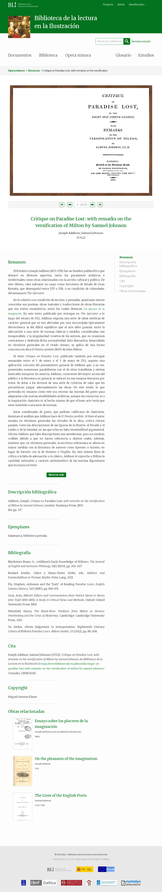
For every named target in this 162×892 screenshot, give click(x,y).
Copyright (126, 286)
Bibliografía (127, 276)
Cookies (105, 859)
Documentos (19, 55)
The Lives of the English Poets (61, 795)
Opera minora (78, 55)
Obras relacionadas (132, 291)
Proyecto (108, 4)
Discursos (34, 70)
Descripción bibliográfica (128, 264)
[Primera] (61, 204)
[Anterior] (69, 204)
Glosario (123, 55)
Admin (121, 4)
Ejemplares (127, 271)
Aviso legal (81, 859)
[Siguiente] (92, 204)
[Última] (100, 204)
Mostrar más (56, 474)
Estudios (146, 55)
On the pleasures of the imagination (66, 758)
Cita (122, 281)
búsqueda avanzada (140, 41)
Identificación (136, 4)
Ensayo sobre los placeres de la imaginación (61, 724)
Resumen (126, 257)
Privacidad (94, 859)
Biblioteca (48, 55)
